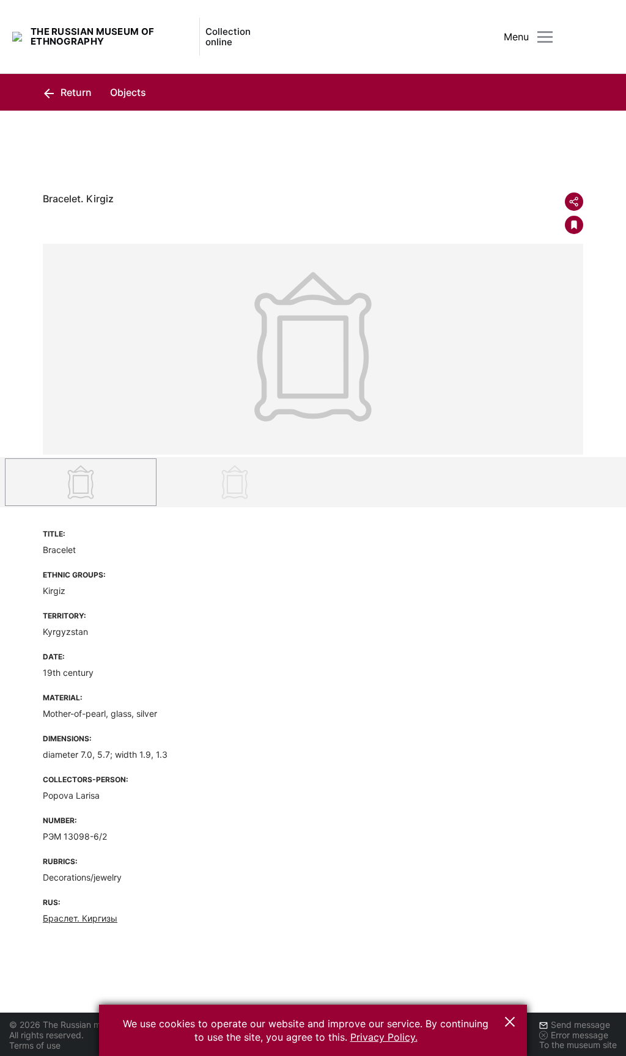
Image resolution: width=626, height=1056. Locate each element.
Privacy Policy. (384, 1037)
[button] (510, 1022)
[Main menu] (545, 37)
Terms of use (35, 1045)
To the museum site (578, 1045)
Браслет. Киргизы (80, 918)
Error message (579, 1035)
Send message (580, 1024)
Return (75, 92)
